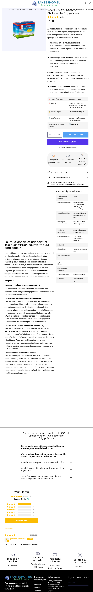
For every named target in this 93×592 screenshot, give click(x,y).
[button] (53, 17)
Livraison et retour (59, 172)
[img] (10, 535)
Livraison (37, 587)
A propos (37, 584)
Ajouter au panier (77, 134)
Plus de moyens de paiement (68, 147)
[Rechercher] (7, 3)
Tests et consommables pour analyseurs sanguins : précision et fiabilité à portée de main (36, 9)
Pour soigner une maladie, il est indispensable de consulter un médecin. (67, 183)
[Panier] (90, 3)
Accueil (11, 9)
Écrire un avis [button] (21, 520)
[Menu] (2, 3)
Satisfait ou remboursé (60, 177)
